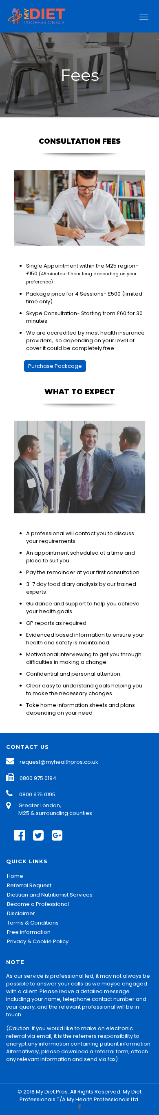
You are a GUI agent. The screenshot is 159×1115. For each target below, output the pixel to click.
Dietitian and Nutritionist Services (50, 895)
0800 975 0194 (38, 778)
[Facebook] (79, 1106)
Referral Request (29, 885)
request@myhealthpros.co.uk (59, 762)
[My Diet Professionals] (43, 16)
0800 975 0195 (37, 794)
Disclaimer (21, 913)
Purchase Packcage (55, 366)
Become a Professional (38, 904)
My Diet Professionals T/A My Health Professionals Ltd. (80, 1095)
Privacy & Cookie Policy (37, 941)
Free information (29, 932)
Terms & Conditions (33, 923)
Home (15, 876)
